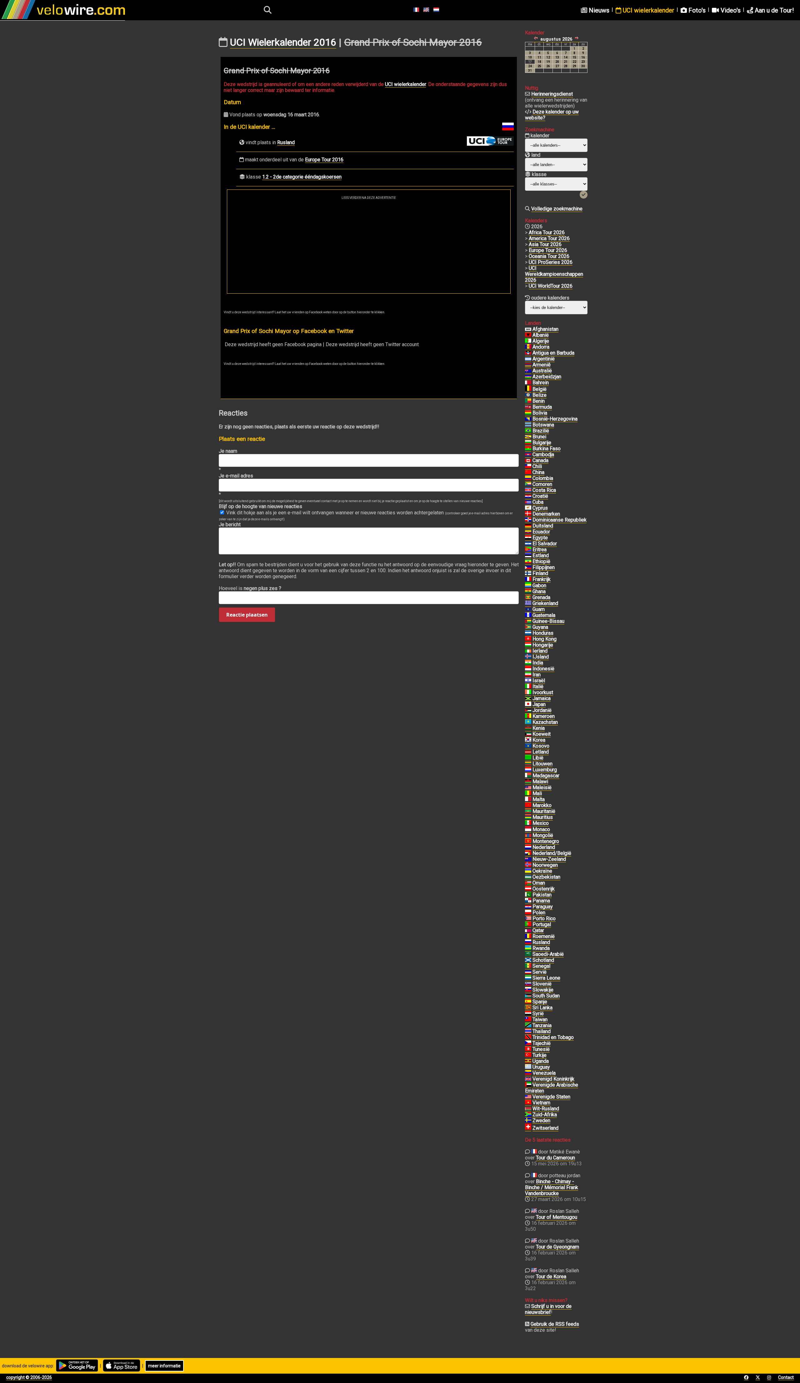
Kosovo (540, 746)
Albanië (540, 335)
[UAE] (528, 1085)
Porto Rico (544, 918)
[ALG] (528, 341)
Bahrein (540, 383)
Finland (540, 573)
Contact (786, 1377)
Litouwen (542, 764)
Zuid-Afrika (544, 1115)
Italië (537, 686)
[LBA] (528, 758)
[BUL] (528, 443)
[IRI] (528, 675)
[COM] (528, 484)
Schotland (543, 960)
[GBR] (528, 1079)
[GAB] (528, 586)
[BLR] (528, 1109)
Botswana (543, 425)
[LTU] (528, 764)
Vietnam (541, 1103)
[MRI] (528, 817)
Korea (538, 740)
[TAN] (528, 1025)
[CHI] (528, 466)
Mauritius (542, 817)
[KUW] (528, 734)
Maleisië (542, 787)
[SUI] (528, 1128)
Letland (540, 752)
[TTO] (528, 1037)
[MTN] (528, 811)
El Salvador (544, 544)
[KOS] (528, 746)
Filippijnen (543, 567)
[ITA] (528, 687)
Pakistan (542, 895)
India (537, 663)
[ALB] (528, 335)
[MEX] (528, 823)
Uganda (540, 1061)
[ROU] (528, 936)
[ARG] (528, 359)
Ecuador (541, 532)
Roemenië (543, 936)
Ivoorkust (542, 692)
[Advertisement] (368, 246)
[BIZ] (528, 395)
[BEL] (528, 389)
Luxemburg (544, 770)
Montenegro (545, 841)
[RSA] (528, 1115)
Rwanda (541, 948)
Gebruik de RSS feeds (555, 1324)
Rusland (286, 142)
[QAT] (528, 930)
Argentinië (543, 359)
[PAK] (528, 895)
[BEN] (528, 401)
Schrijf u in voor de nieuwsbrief (548, 1309)
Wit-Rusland (545, 1109)
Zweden (541, 1120)
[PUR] (528, 919)
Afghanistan (545, 329)
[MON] (528, 829)
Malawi (540, 782)
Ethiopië (541, 561)
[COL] (528, 478)
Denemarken (546, 514)
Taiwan (540, 1019)
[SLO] (528, 984)
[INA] (528, 669)
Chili (537, 466)
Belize (539, 395)
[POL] (528, 913)
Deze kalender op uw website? (552, 115)
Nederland (543, 847)
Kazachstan (545, 722)
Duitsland (542, 526)
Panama (541, 901)
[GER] (528, 526)
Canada (540, 460)
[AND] (528, 347)
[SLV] (528, 544)
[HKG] (528, 639)
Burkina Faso (546, 449)
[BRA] (528, 431)
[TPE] (528, 1020)
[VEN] (528, 1073)
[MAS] (528, 788)
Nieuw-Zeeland (549, 859)
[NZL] (528, 859)
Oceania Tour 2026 (549, 256)
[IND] (528, 663)
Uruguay (541, 1067)
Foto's (696, 10)
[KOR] (528, 740)
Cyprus (540, 508)
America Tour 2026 (549, 238)
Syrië (538, 1014)
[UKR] (528, 871)
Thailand (541, 1031)
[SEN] (528, 966)
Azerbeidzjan (546, 377)
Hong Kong (544, 639)
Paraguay (542, 907)
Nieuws (598, 10)
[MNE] (528, 841)
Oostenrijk (543, 889)
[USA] (528, 1097)
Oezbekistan (546, 877)
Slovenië (542, 984)
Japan (539, 704)
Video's (730, 10)
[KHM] (528, 455)
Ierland (540, 651)
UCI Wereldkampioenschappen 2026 (554, 274)
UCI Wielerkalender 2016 (283, 42)
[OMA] (528, 883)
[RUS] (528, 942)
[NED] (528, 847)
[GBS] (528, 621)
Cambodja (543, 454)
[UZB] (528, 877)
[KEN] (528, 728)
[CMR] (528, 716)
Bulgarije (541, 443)
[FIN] (528, 573)
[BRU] (528, 437)
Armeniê (541, 365)
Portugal (541, 924)
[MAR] (528, 805)
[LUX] (528, 770)
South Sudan (546, 996)
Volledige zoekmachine (556, 209)
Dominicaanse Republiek (559, 520)
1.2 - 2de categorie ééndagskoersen (302, 177)
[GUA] (528, 615)
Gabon (539, 585)
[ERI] (528, 550)
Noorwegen (545, 865)
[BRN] (528, 383)
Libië (537, 758)
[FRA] (528, 579)
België (539, 389)
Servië (539, 972)
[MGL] (528, 835)
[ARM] (528, 365)
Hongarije (542, 645)
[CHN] (528, 472)
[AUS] (528, 371)
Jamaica (541, 698)
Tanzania (542, 1025)
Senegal (541, 966)
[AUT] (528, 889)
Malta (538, 799)
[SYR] (528, 1014)
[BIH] (528, 419)
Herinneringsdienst (552, 94)
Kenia (538, 728)
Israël (538, 681)
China (538, 472)
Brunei (539, 437)
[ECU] (528, 532)
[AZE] (528, 377)
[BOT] (528, 425)
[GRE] (528, 603)
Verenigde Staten (551, 1097)
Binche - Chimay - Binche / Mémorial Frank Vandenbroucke (551, 1187)
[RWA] (528, 948)
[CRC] (528, 490)
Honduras (542, 633)
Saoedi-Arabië (548, 954)
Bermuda (542, 407)
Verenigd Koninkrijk (553, 1079)
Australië (542, 371)
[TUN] (528, 1049)
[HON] (528, 633)
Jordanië (542, 710)
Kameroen (543, 716)
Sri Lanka (542, 1008)
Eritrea (539, 550)
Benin (538, 401)
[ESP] (528, 1002)
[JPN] (528, 704)
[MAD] (528, 776)
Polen (538, 913)
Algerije (540, 341)
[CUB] (528, 502)
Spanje (539, 1002)
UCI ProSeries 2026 (550, 262)
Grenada (541, 597)
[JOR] (528, 710)
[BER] (528, 407)
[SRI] (528, 1008)
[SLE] (528, 978)
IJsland (540, 657)
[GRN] (528, 597)
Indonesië (543, 669)
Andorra (540, 347)
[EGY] (528, 538)
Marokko (542, 805)
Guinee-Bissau (548, 621)
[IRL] (528, 651)
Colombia (542, 478)
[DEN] (528, 514)
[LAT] (528, 752)
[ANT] (528, 353)
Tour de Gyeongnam (557, 1247)
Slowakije (542, 990)
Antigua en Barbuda (553, 353)
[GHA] (528, 591)
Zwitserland (545, 1128)
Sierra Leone (546, 978)
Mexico (540, 823)
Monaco (541, 829)
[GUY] (528, 627)
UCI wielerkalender (647, 10)
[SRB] (528, 972)
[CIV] (528, 692)
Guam (538, 609)
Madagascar (545, 776)
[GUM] (528, 609)
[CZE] (528, 1043)
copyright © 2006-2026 (29, 1377)
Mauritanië (543, 811)
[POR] (528, 924)
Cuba (537, 502)
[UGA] (528, 1061)
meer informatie (164, 1365)
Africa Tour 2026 (547, 232)
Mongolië (542, 835)
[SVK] (528, 990)
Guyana (540, 627)
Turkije (539, 1055)
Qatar (538, 930)
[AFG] (528, 329)
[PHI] (528, 567)
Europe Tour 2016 (324, 160)
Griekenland (545, 603)
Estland (540, 555)
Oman (538, 883)
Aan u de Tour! (773, 10)
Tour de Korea (551, 1277)
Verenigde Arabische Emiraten (551, 1088)
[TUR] (528, 1055)
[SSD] (528, 996)
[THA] (528, 1031)
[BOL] (528, 413)
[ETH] (528, 561)
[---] (528, 853)
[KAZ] (528, 722)
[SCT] (528, 960)
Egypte (540, 538)
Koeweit (541, 734)
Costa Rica (544, 490)
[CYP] (528, 508)
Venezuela (544, 1073)
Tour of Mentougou (556, 1217)
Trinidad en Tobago (553, 1037)
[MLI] (528, 793)
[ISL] (528, 657)
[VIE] (528, 1103)
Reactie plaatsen (247, 614)
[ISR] (528, 681)
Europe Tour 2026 (548, 250)
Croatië (540, 496)
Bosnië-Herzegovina (555, 419)
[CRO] (528, 496)
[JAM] (528, 698)
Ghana (539, 591)
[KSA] (528, 954)
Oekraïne (542, 871)
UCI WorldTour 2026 (550, 286)
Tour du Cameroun (555, 1158)
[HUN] (528, 645)
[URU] (528, 1067)
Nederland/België (551, 853)
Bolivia (539, 413)
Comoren (542, 484)
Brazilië (540, 431)
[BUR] (528, 449)
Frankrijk (541, 579)
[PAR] (528, 907)
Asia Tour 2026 (545, 244)
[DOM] (528, 520)
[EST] (528, 556)
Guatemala (543, 615)
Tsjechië (541, 1043)
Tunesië (541, 1049)
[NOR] (528, 865)
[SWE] (528, 1121)
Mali (537, 793)
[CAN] (528, 460)
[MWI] (528, 782)
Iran (536, 675)
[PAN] (528, 901)
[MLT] (528, 799)
